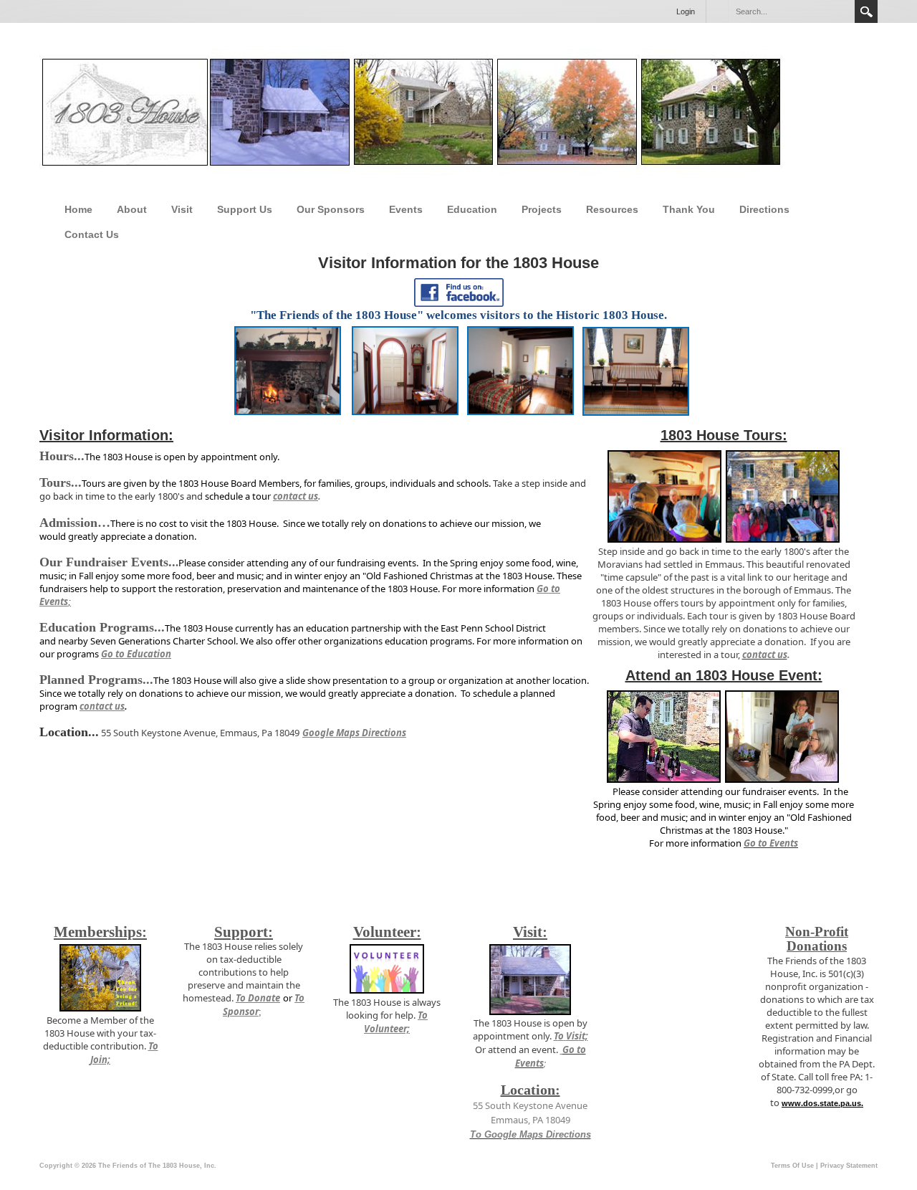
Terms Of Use (792, 1165)
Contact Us (91, 234)
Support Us (244, 209)
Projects (542, 209)
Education (472, 209)
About (132, 209)
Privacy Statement (849, 1165)
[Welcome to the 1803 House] (411, 112)
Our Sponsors (331, 209)
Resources (612, 209)
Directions (764, 209)
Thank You (689, 209)
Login (685, 11)
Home (78, 209)
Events (406, 209)
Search (866, 11)
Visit (182, 209)
